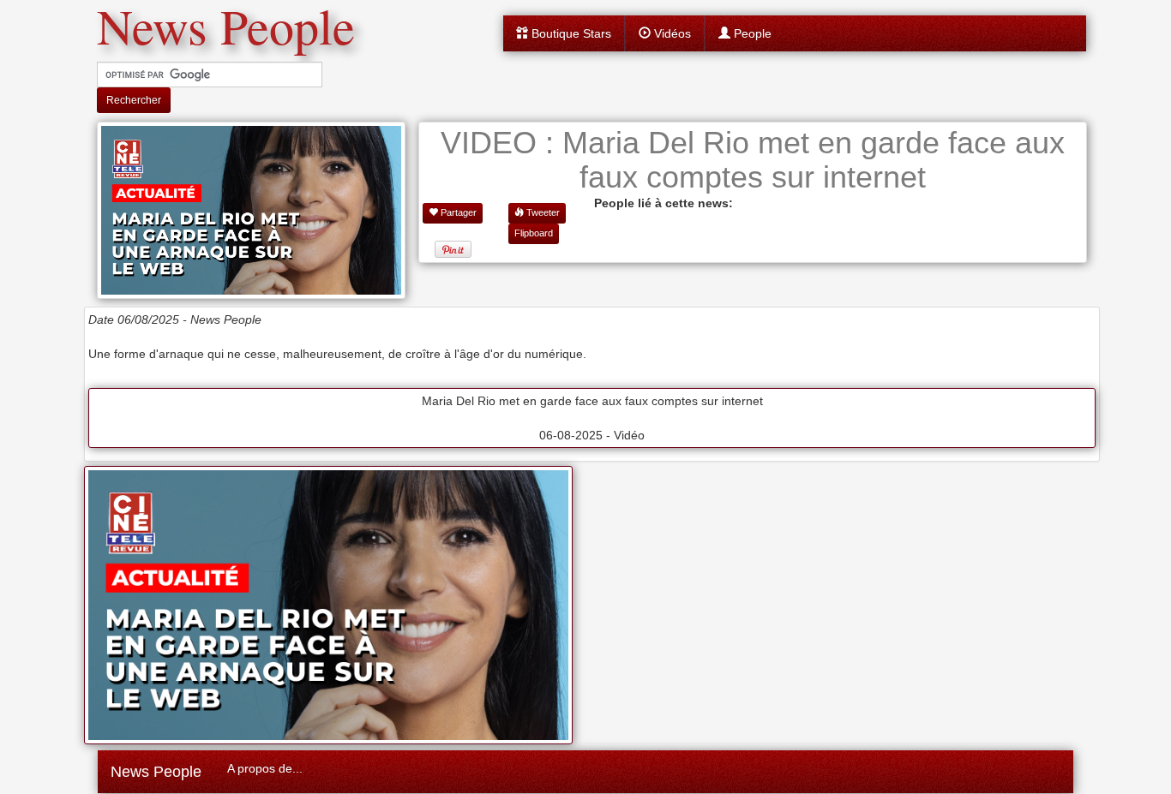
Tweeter (542, 212)
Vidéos (671, 33)
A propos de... (265, 768)
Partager (457, 212)
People (751, 33)
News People (156, 771)
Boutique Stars (569, 33)
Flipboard (533, 233)
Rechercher (133, 100)
